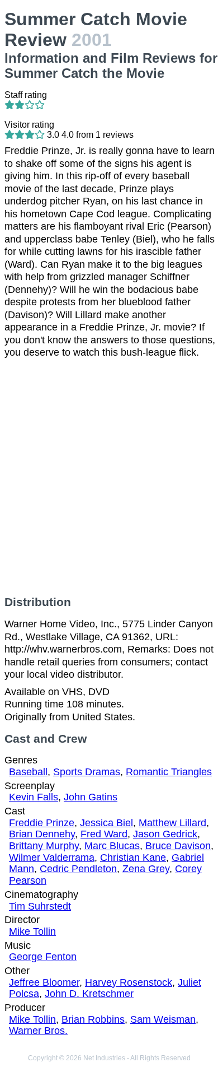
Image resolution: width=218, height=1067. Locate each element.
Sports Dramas (86, 771)
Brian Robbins (93, 1019)
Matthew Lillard (172, 822)
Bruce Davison (178, 845)
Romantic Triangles (169, 771)
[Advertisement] (109, 477)
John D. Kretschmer (89, 993)
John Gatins (90, 797)
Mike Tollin (32, 931)
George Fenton (43, 956)
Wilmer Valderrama (51, 857)
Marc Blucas (112, 845)
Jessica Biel (106, 822)
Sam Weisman (163, 1019)
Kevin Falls (33, 797)
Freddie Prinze (41, 822)
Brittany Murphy (44, 845)
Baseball (28, 771)
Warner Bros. (38, 1030)
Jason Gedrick (165, 834)
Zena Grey (145, 868)
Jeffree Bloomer (44, 982)
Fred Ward (103, 834)
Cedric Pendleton (78, 868)
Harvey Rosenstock (128, 982)
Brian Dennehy (42, 834)
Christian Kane (133, 857)
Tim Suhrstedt (40, 906)
